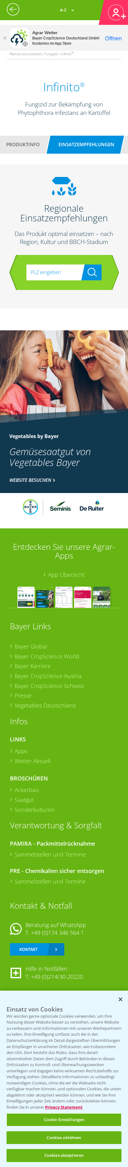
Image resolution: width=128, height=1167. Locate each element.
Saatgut (24, 799)
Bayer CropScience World (47, 656)
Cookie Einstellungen (64, 1119)
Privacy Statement (64, 1107)
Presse (23, 695)
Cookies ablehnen (64, 1137)
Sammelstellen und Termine (50, 854)
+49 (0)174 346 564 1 (57, 932)
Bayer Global (31, 646)
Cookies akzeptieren (64, 1155)
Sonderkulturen (35, 809)
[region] (64, 1079)
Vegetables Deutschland (45, 705)
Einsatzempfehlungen (86, 144)
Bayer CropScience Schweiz (49, 686)
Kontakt (28, 949)
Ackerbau (27, 790)
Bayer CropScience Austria (48, 676)
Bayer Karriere (33, 666)
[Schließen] (5, 38)
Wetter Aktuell (32, 761)
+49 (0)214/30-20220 (57, 976)
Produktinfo (23, 144)
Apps (21, 751)
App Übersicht (66, 574)
